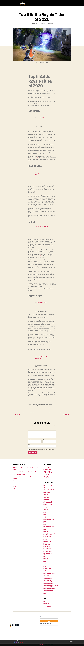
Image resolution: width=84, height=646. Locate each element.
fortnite (42, 404)
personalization (47, 541)
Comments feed (47, 605)
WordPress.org (47, 606)
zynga (44, 593)
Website (29, 444)
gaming (41, 10)
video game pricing (48, 587)
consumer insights (30, 10)
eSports (45, 507)
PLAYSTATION (46, 544)
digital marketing (47, 501)
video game (56, 10)
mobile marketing (47, 534)
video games (62, 10)
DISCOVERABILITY (48, 502)
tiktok (44, 561)
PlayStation (35, 157)
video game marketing (48, 583)
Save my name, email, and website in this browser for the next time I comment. (41, 449)
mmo (44, 529)
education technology (48, 504)
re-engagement (47, 548)
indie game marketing (48, 519)
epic (44, 506)
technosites (35, 23)
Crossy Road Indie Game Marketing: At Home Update (25, 471)
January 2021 (46, 467)
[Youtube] (22, 642)
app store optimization (48, 489)
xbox (40, 405)
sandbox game (47, 560)
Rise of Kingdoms (47, 553)
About (14, 485)
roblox (45, 555)
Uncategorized (47, 568)
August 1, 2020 (42, 23)
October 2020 (46, 471)
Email (43, 439)
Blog (14, 488)
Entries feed (46, 603)
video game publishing (49, 588)
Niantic (45, 539)
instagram (45, 521)
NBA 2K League (47, 536)
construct (45, 494)
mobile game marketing (49, 533)
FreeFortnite (46, 511)
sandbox (45, 558)
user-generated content (49, 573)
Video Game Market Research (20, 474)
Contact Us (15, 490)
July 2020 (45, 476)
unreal (44, 571)
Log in (44, 601)
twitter (45, 565)
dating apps (46, 499)
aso (44, 490)
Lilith (44, 524)
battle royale (22, 10)
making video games (48, 10)
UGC (44, 566)
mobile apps (46, 531)
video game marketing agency (50, 585)
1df (44, 487)
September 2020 (47, 472)
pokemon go (46, 546)
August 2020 (46, 474)
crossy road (46, 497)
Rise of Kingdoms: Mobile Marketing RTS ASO (24, 481)
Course (14, 486)
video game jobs (47, 580)
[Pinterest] (20, 642)
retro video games (47, 551)
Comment (30, 429)
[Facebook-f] (14, 642)
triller (44, 563)
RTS (44, 556)
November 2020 (47, 469)
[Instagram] (16, 642)
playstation (31, 405)
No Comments (50, 23)
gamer (37, 10)
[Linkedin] (24, 642)
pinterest (45, 543)
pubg (34, 405)
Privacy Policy (71, 641)
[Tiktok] (18, 642)
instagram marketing (48, 522)
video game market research (50, 581)
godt (44, 517)
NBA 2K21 (45, 538)
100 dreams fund (47, 485)
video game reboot (48, 590)
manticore (45, 528)
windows (37, 405)
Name (29, 439)
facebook (45, 509)
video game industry (48, 578)
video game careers (48, 576)
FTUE (44, 512)
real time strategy (47, 549)
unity (44, 570)
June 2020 (46, 478)
